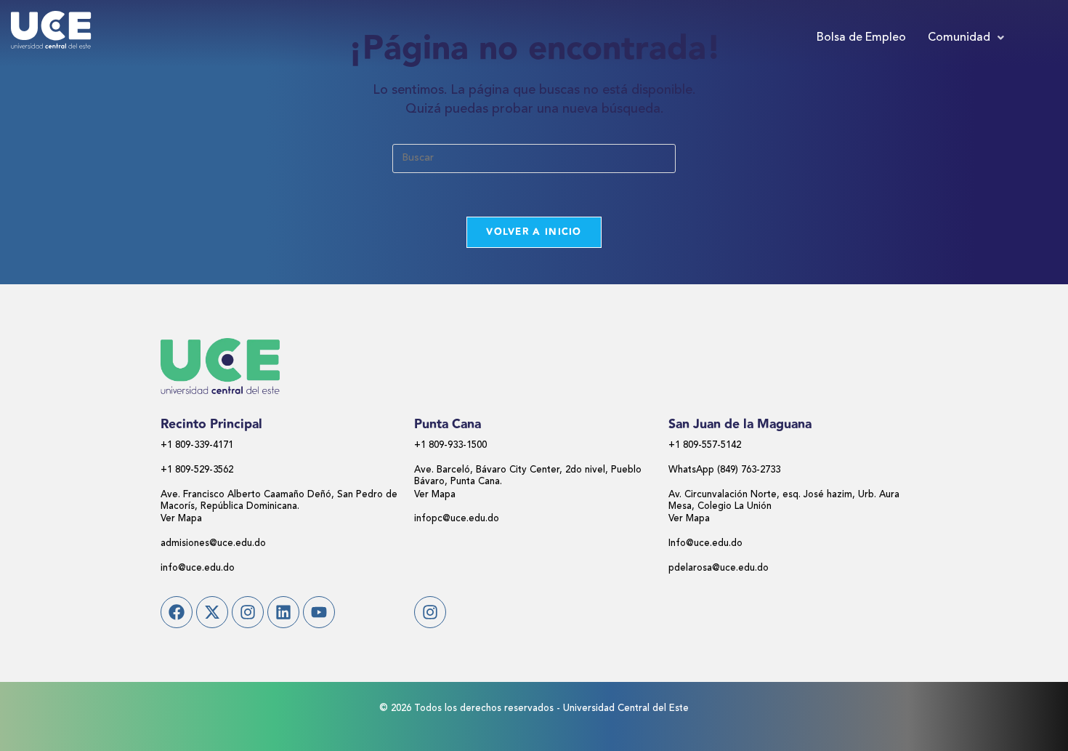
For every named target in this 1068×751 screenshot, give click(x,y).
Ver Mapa (181, 518)
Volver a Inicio (534, 232)
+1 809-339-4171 (197, 445)
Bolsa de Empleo (861, 38)
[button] (966, 38)
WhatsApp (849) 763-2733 (724, 470)
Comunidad (959, 38)
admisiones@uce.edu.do (213, 543)
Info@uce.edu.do (705, 543)
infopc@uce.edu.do (456, 518)
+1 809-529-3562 (197, 470)
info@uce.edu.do (198, 568)
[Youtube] (319, 612)
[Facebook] (177, 612)
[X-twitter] (212, 612)
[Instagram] (248, 612)
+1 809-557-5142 (704, 445)
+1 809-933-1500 (450, 445)
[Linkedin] (283, 612)
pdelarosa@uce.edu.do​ (718, 568)
